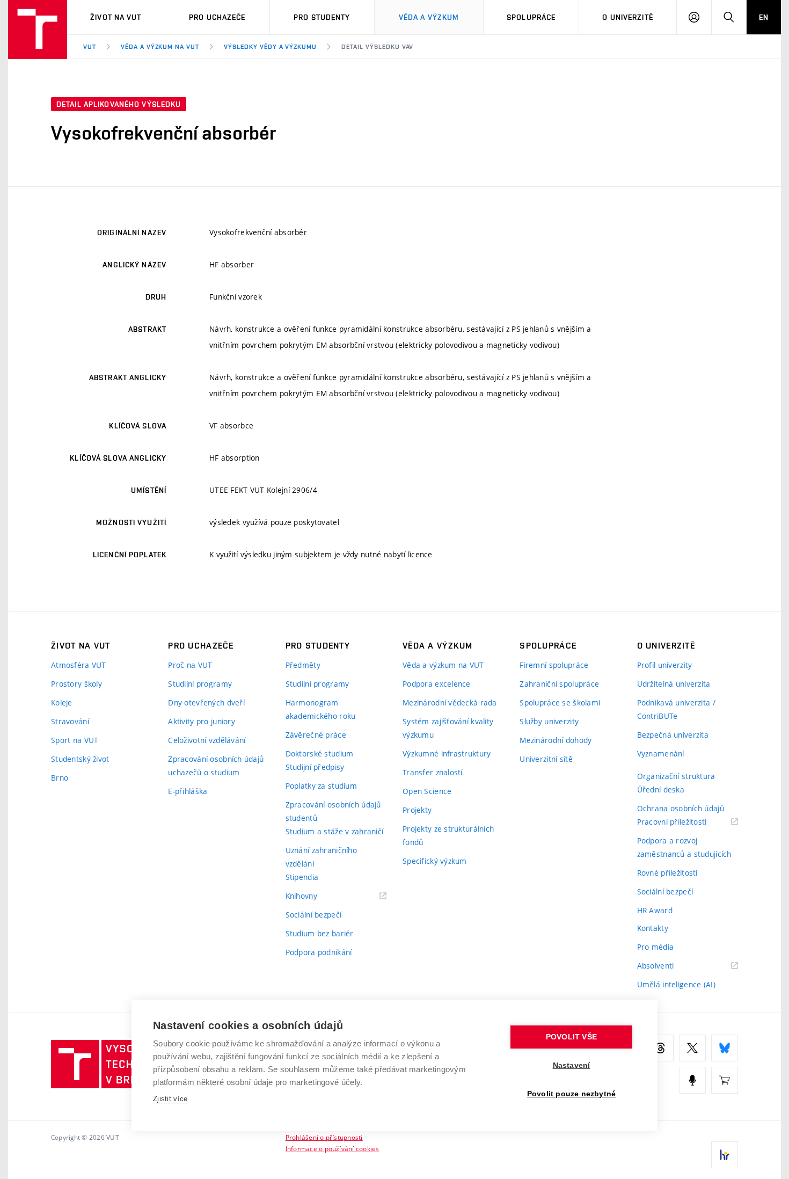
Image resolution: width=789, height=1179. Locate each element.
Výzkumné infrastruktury (447, 753)
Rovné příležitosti (667, 873)
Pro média (655, 947)
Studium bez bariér (320, 933)
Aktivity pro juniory (201, 721)
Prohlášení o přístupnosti (324, 1137)
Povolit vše (571, 1037)
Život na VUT (115, 17)
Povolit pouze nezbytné (571, 1094)
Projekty (417, 810)
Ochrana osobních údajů (680, 808)
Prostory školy (76, 684)
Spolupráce (531, 17)
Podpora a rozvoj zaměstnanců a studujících (684, 847)
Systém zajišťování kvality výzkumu (448, 728)
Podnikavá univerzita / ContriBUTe (676, 709)
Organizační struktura (676, 776)
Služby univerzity (549, 721)
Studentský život (80, 759)
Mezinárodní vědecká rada (450, 702)
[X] (692, 1048)
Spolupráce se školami (560, 702)
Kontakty (652, 928)
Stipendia (302, 877)
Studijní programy (200, 684)
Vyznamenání (660, 753)
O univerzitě (627, 17)
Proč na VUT (190, 665)
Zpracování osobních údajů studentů (333, 811)
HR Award (655, 910)
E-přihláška (187, 791)
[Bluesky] (724, 1048)
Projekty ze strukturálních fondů (448, 835)
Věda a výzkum (429, 17)
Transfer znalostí (433, 772)
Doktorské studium (320, 753)
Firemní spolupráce (554, 665)
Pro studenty (322, 17)
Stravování (70, 721)
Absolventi (669, 966)
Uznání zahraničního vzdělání (321, 857)
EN (764, 17)
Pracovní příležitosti (685, 822)
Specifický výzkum (435, 861)
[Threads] (660, 1048)
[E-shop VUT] (724, 1080)
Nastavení (571, 1065)
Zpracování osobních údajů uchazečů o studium (216, 765)
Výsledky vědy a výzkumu (270, 46)
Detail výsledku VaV (377, 46)
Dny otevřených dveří (206, 702)
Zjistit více (170, 1099)
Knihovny (315, 896)
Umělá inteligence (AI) (676, 984)
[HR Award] (724, 1154)
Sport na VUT (74, 740)
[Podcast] (692, 1080)
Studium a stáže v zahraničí (335, 831)
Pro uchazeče (217, 17)
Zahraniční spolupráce (559, 684)
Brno (59, 778)
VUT (89, 46)
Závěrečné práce (316, 735)
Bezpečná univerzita (672, 735)
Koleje (61, 702)
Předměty (303, 665)
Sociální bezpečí (313, 914)
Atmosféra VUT (78, 665)
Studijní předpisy (315, 767)
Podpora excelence (437, 684)
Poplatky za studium (321, 786)
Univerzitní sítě (546, 759)
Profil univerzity (664, 665)
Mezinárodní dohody (555, 740)
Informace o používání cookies (332, 1148)
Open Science (427, 791)
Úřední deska (660, 789)
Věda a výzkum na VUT (160, 46)
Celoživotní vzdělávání (206, 740)
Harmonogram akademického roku (321, 709)
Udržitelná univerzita (674, 684)
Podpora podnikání (319, 952)
